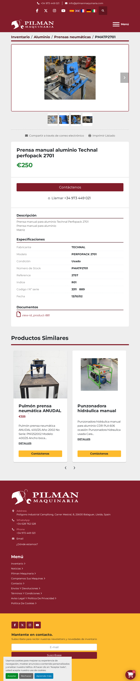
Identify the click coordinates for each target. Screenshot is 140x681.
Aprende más (43, 676)
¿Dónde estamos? (27, 544)
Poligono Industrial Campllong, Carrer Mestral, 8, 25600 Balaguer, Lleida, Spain (63, 514)
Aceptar (12, 676)
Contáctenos (70, 187)
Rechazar (26, 676)
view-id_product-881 (36, 315)
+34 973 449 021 (50, 3)
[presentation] (66, 467)
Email (20, 538)
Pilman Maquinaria (22, 573)
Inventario (17, 563)
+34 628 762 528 (26, 523)
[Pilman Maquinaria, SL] (45, 496)
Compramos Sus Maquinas (27, 578)
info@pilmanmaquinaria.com (86, 3)
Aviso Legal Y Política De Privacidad (32, 598)
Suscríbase (54, 655)
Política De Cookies (22, 603)
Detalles (25, 439)
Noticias (16, 568)
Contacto (16, 583)
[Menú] (116, 24)
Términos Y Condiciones (25, 593)
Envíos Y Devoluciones (24, 588)
